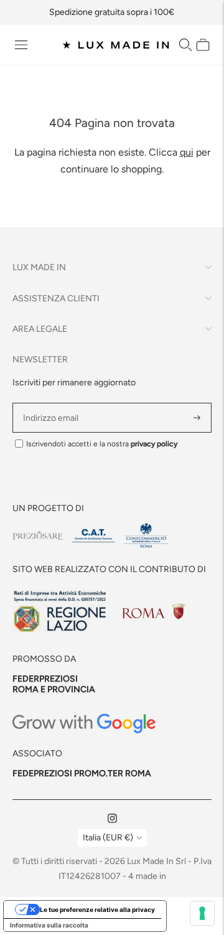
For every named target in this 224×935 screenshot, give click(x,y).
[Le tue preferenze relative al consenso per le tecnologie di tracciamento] (202, 913)
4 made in (147, 876)
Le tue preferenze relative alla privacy (97, 909)
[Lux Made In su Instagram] (112, 820)
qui (187, 152)
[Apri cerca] (185, 45)
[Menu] (21, 45)
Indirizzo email (52, 403)
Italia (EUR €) (108, 837)
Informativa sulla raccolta (49, 925)
